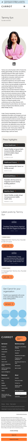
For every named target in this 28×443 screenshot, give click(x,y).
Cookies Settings (14, 430)
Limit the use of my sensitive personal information (13, 406)
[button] (24, 6)
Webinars (3, 385)
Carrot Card (4, 361)
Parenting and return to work (20, 362)
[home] (6, 6)
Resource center (5, 378)
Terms (7, 404)
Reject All (14, 435)
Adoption (17, 353)
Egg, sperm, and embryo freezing (20, 347)
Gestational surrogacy (20, 355)
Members (3, 356)
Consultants (4, 351)
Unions (3, 354)
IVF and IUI (17, 350)
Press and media (19, 380)
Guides (3, 383)
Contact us (17, 383)
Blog (2, 380)
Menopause (17, 365)
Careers (17, 378)
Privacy (3, 404)
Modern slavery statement (18, 386)
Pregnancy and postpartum (18, 358)
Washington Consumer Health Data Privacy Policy (13, 409)
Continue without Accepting (21, 414)
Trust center (13, 404)
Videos (3, 390)
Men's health (18, 368)
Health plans (4, 349)
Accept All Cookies (14, 439)
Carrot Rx (3, 359)
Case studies (4, 388)
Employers (3, 346)
